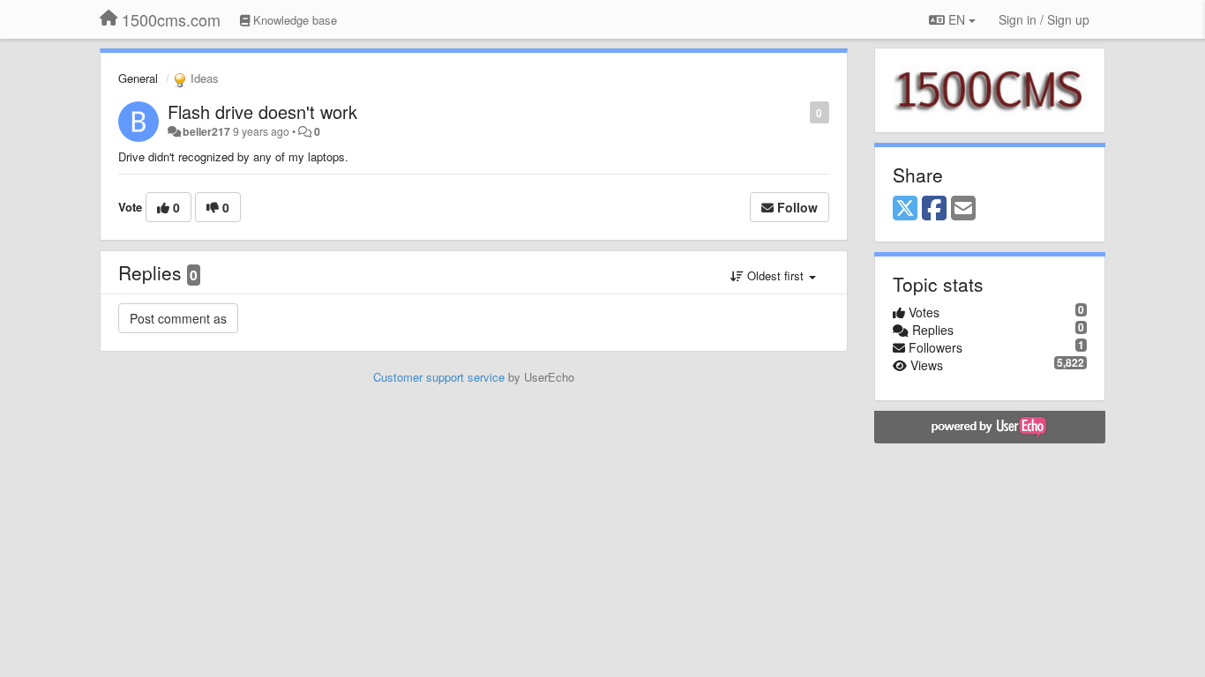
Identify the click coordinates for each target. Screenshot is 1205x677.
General (138, 78)
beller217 (206, 131)
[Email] (963, 209)
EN (957, 19)
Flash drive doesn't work (262, 111)
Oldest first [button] (775, 275)
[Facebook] (934, 209)
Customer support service (439, 376)
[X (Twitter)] (905, 209)
